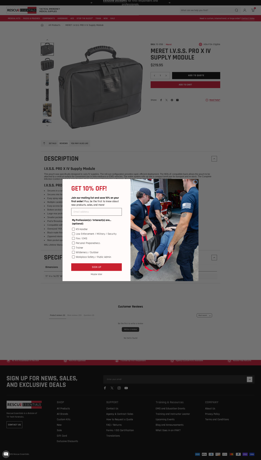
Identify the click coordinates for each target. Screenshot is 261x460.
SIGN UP (96, 267)
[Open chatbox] (6, 454)
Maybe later (96, 274)
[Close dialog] (195, 182)
